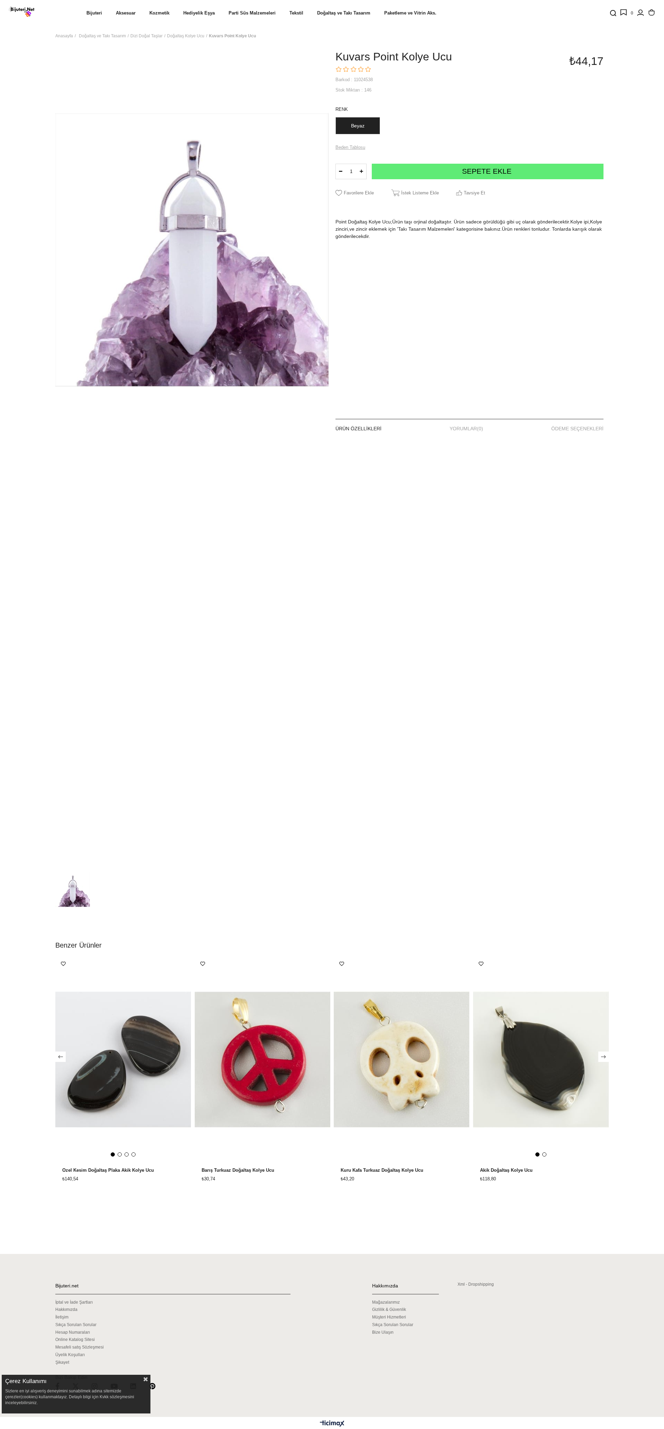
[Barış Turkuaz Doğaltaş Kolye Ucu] (263, 1059)
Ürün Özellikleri (358, 428)
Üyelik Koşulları (70, 1354)
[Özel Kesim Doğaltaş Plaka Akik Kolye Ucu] (123, 1059)
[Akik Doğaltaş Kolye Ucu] (541, 1059)
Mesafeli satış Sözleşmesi (79, 1347)
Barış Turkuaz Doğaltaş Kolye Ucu (238, 1170)
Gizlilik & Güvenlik (389, 1309)
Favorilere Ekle (63, 963)
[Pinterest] (156, 1386)
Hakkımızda (66, 1309)
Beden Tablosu (350, 147)
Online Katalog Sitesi (75, 1339)
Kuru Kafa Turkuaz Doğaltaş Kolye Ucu (382, 1170)
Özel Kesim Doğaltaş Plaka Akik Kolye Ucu (108, 1170)
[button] (113, 1154)
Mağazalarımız (386, 1302)
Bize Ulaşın (383, 1332)
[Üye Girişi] (640, 13)
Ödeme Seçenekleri (577, 428)
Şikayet (62, 1362)
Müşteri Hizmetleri (389, 1317)
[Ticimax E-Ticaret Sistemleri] (332, 1424)
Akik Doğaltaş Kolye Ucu (506, 1170)
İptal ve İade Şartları (74, 1302)
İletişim (61, 1317)
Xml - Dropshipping (476, 1284)
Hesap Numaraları (72, 1332)
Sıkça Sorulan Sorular (75, 1324)
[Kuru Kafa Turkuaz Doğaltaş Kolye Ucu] (402, 1059)
